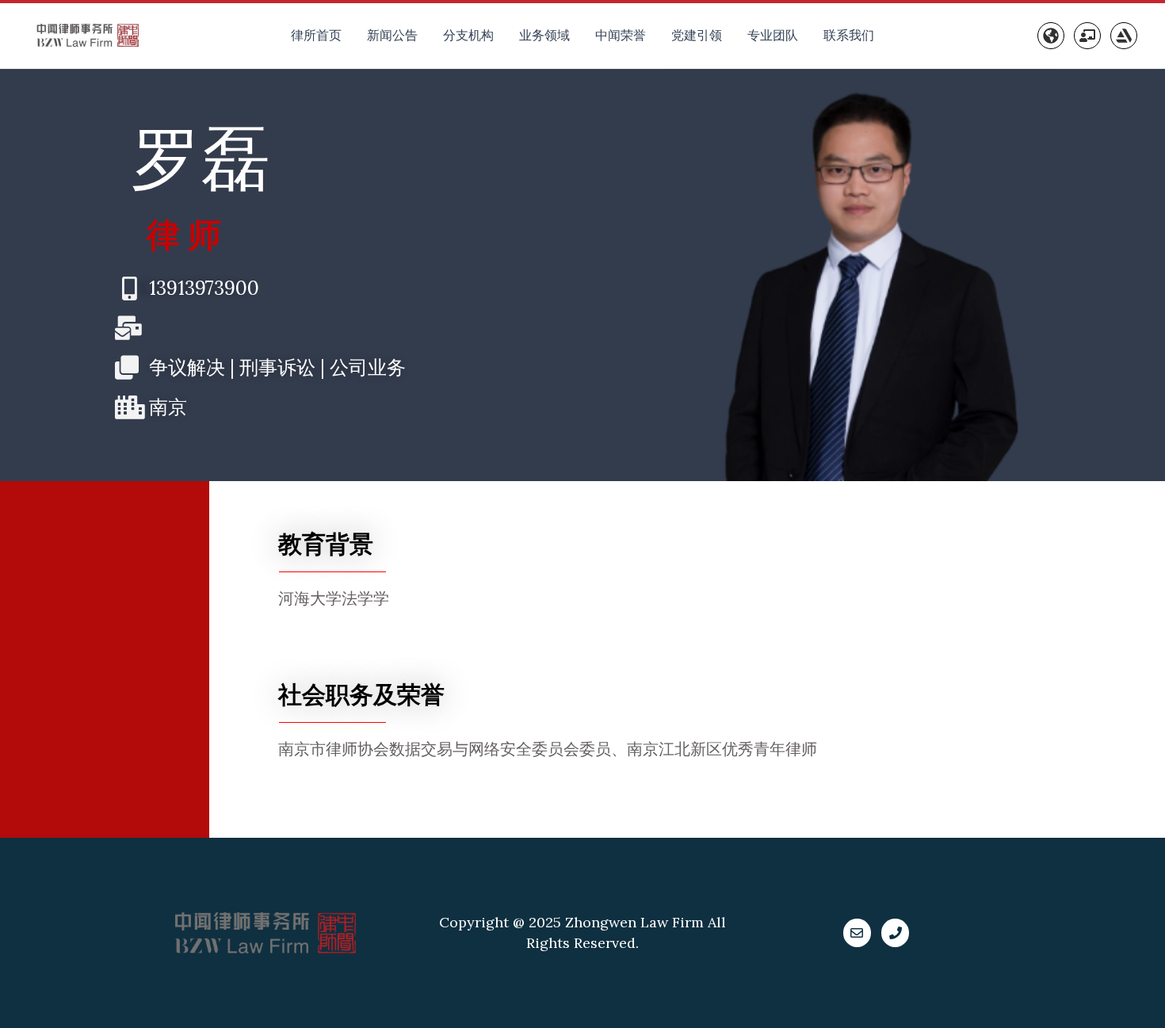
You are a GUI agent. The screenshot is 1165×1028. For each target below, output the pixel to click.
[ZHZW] (1123, 35)
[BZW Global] (1050, 35)
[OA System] (1087, 35)
